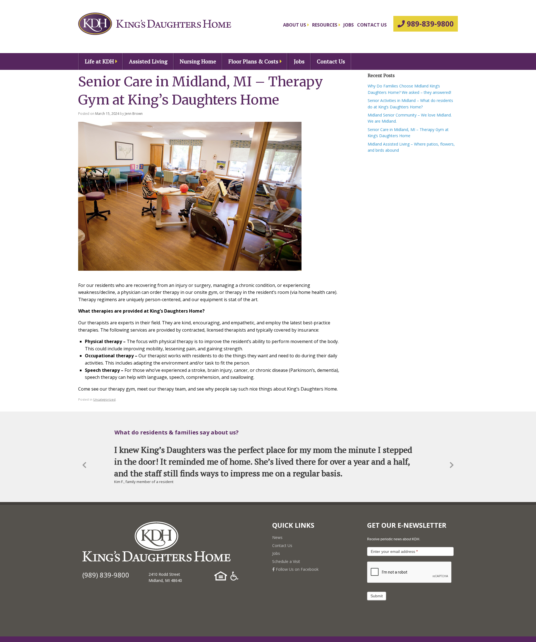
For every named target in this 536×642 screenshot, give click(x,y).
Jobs (348, 25)
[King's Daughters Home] (154, 24)
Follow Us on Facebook (297, 569)
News (277, 537)
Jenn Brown (134, 113)
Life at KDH (99, 61)
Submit (376, 596)
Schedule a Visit (286, 561)
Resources (324, 25)
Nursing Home (198, 61)
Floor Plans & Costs (253, 61)
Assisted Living (148, 61)
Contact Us (372, 25)
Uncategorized (104, 399)
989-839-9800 (429, 24)
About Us (294, 25)
